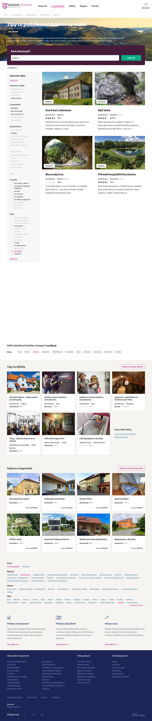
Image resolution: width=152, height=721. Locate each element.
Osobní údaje (32, 697)
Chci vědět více (13, 644)
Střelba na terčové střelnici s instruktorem (91, 398)
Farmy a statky (118, 674)
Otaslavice (108, 352)
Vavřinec (129, 600)
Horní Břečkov (132, 603)
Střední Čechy (12, 575)
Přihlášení (55, 697)
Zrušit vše (13, 80)
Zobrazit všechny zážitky (132, 367)
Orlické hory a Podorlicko (57, 581)
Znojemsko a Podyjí (79, 589)
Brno (9, 600)
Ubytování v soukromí (120, 677)
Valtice (50, 600)
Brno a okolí (11, 589)
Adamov (56, 15)
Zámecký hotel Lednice (19, 499)
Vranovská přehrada (129, 589)
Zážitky (72, 6)
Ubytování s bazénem (85, 674)
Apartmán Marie (122, 499)
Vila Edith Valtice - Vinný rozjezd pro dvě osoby (23, 398)
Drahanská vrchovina (110, 589)
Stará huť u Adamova (58, 110)
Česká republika (31, 15)
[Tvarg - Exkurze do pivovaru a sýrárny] (23, 424)
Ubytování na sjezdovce (86, 677)
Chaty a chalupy (118, 668)
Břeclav (68, 600)
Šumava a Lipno (105, 575)
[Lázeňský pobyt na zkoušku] (93, 424)
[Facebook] (25, 714)
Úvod (5, 15)
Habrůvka (45, 352)
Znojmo (26, 600)
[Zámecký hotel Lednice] (23, 484)
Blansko (118, 352)
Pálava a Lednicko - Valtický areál (32, 589)
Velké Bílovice (57, 352)
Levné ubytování (83, 683)
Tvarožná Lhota (35, 603)
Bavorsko (45, 689)
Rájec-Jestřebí (12, 603)
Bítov (43, 600)
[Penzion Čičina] (93, 484)
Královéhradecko (131, 575)
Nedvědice (59, 603)
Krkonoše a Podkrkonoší (113, 578)
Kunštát (120, 600)
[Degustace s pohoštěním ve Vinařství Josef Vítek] (128, 382)
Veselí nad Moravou (107, 603)
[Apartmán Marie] (128, 484)
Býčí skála (104, 110)
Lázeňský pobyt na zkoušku (91, 438)
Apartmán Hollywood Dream (56, 539)
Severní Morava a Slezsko (66, 578)
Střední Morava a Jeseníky (57, 575)
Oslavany (87, 352)
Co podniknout (58, 6)
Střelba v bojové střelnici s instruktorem (55, 398)
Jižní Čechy (74, 575)
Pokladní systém (13, 707)
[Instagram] (33, 714)
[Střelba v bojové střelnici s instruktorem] (58, 382)
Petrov (27, 352)
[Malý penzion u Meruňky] (128, 525)
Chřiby (9, 592)
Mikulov (17, 600)
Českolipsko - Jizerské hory (17, 578)
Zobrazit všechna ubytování (131, 468)
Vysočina (118, 575)
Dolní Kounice (80, 603)
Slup (19, 352)
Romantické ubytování (86, 668)
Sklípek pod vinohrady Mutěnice (93, 539)
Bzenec (69, 603)
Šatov (78, 352)
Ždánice (59, 600)
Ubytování (42, 6)
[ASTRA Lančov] (23, 525)
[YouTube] (42, 714)
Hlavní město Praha (89, 575)
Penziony (115, 665)
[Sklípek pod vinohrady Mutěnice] (93, 525)
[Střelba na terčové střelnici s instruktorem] (93, 382)
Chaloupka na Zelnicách (54, 499)
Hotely (114, 662)
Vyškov (103, 600)
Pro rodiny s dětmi (84, 662)
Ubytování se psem (84, 671)
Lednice (35, 600)
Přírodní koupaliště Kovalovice (117, 174)
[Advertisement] (23, 301)
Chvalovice (92, 603)
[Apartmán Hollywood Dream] (58, 525)
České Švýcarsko (132, 578)
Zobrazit (131, 58)
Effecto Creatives (138, 714)
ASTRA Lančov (15, 539)
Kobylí (111, 600)
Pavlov (95, 600)
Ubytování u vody (84, 680)
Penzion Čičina (85, 499)
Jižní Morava (45, 15)
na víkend (51, 345)
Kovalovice (97, 352)
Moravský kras (54, 174)
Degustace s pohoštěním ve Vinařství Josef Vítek (126, 398)
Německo (26, 567)
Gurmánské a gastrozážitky (125, 434)
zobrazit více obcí (136, 605)
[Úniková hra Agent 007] (58, 424)
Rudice (23, 603)
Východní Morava (38, 581)
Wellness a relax (83, 665)
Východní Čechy (37, 578)
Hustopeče (69, 352)
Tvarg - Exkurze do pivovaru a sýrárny (22, 439)
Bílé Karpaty (94, 589)
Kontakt (95, 6)
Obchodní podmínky (14, 697)
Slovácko (51, 589)
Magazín (83, 6)
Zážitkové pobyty (121, 437)
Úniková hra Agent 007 (54, 438)
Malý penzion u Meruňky (125, 539)
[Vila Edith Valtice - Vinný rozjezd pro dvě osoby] (23, 382)
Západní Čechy (39, 575)
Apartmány (116, 671)
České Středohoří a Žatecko (17, 581)
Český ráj (50, 578)
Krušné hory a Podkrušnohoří (90, 578)
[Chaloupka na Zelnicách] (58, 484)
